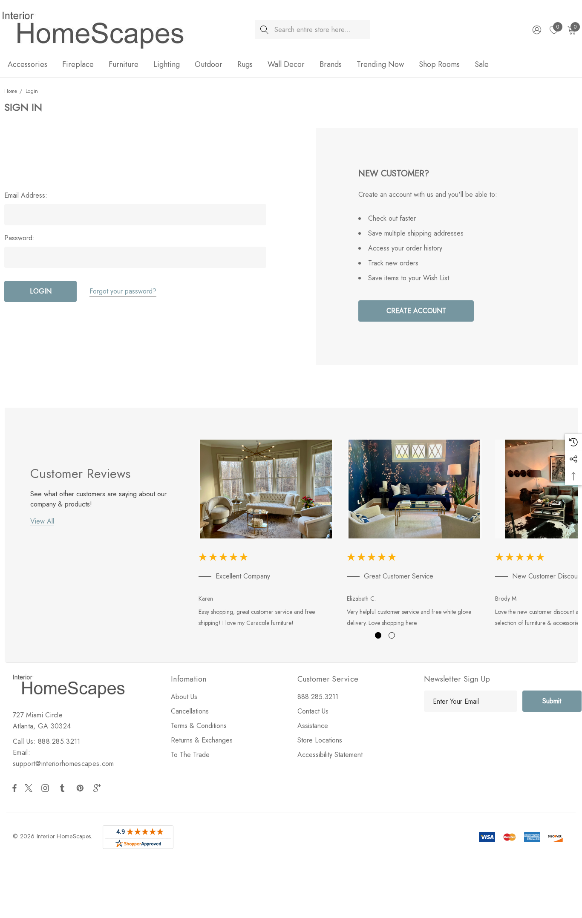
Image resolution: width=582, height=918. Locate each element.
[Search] (264, 29)
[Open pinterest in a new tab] (81, 788)
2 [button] (392, 635)
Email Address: (25, 195)
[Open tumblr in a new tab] (64, 788)
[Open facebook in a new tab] (14, 788)
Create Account (416, 311)
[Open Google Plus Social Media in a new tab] (99, 788)
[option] (266, 535)
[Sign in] (536, 30)
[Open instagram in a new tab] (46, 788)
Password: (19, 238)
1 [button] (378, 635)
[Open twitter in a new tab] (30, 788)
